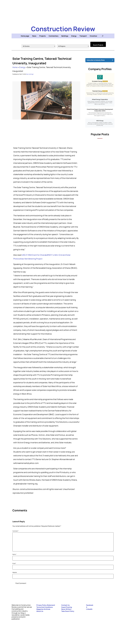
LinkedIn (89, 609)
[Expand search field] (102, 36)
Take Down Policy (67, 611)
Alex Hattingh (30, 74)
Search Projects (98, 45)
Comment (15, 531)
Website (14, 572)
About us (39, 611)
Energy (22, 67)
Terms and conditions (44, 607)
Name (14, 554)
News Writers (66, 609)
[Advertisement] (63, 12)
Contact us (65, 605)
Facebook (89, 605)
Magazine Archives (43, 609)
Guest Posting (66, 607)
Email (14, 563)
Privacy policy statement (45, 605)
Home (15, 67)
